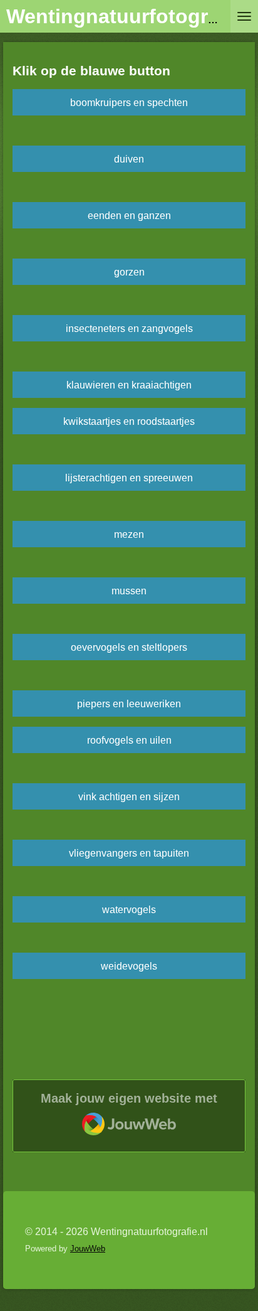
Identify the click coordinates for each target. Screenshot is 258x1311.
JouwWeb (87, 1248)
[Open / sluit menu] (244, 16)
